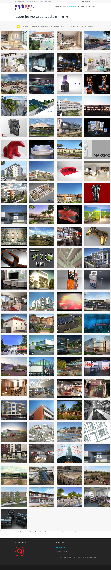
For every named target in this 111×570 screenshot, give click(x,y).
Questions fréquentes (32, 1)
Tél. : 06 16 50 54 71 (60, 547)
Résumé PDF (41, 1)
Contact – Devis (91, 6)
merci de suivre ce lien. (78, 559)
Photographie (89, 26)
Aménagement (26, 26)
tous (18, 26)
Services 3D (73, 6)
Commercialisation (46, 26)
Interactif (72, 26)
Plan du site (48, 1)
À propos (82, 6)
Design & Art (80, 26)
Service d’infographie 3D (62, 6)
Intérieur (56, 26)
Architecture (36, 26)
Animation (64, 26)
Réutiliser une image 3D (20, 1)
